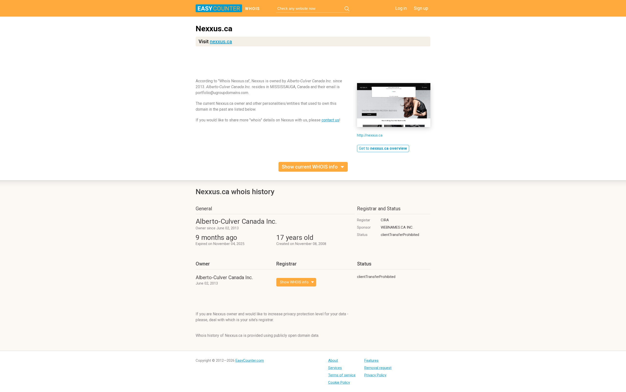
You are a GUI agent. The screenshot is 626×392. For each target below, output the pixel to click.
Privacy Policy (375, 375)
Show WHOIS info (294, 282)
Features (371, 360)
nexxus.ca (221, 41)
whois (252, 8)
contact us (330, 120)
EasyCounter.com (249, 360)
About (333, 360)
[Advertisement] (313, 65)
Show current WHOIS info (310, 167)
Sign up (421, 8)
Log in (401, 8)
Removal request (377, 368)
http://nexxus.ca (369, 135)
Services (335, 368)
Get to (383, 148)
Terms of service (342, 375)
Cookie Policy (339, 382)
